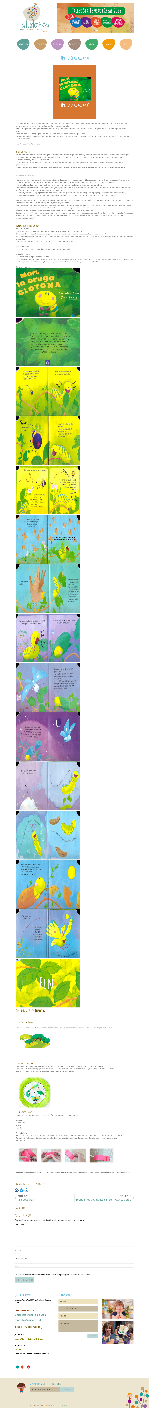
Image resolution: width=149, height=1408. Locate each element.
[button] (94, 30)
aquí (26, 1140)
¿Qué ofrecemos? (74, 44)
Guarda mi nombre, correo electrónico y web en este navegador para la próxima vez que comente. (53, 1274)
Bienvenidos (23, 44)
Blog (125, 44)
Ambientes (57, 44)
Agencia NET (65, 1405)
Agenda (91, 44)
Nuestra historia (40, 44)
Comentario (20, 1224)
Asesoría (108, 44)
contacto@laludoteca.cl (28, 1320)
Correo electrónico (22, 1258)
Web (16, 1266)
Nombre (18, 1250)
